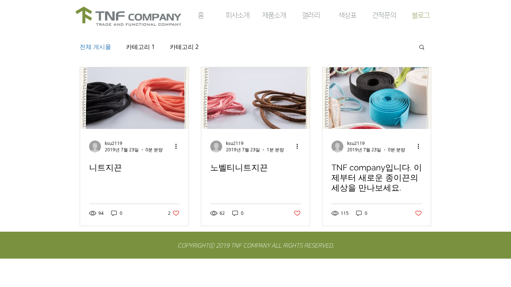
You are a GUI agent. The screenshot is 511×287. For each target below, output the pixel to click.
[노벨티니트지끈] (255, 98)
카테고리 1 (140, 47)
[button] (421, 48)
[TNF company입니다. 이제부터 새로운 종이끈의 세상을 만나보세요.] (376, 98)
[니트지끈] (134, 98)
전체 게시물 (95, 47)
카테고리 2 (184, 47)
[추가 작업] (178, 146)
